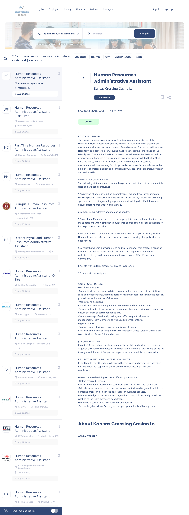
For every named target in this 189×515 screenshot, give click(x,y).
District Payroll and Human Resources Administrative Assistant (34, 242)
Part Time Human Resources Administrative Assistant (35, 147)
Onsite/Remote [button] (123, 56)
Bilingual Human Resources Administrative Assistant (35, 206)
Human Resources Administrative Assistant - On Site (36, 275)
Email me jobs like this (24, 510)
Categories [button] (80, 56)
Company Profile (87, 436)
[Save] (58, 73)
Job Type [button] (95, 56)
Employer (54, 9)
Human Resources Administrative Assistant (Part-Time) (32, 111)
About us (80, 9)
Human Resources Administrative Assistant (32, 76)
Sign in (156, 9)
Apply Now (104, 97)
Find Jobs (145, 33)
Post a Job (108, 9)
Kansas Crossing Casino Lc (113, 88)
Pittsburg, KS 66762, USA (91, 110)
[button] (169, 98)
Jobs (41, 9)
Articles (94, 9)
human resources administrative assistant (60, 44)
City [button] (107, 56)
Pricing (67, 9)
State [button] (139, 56)
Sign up (168, 9)
